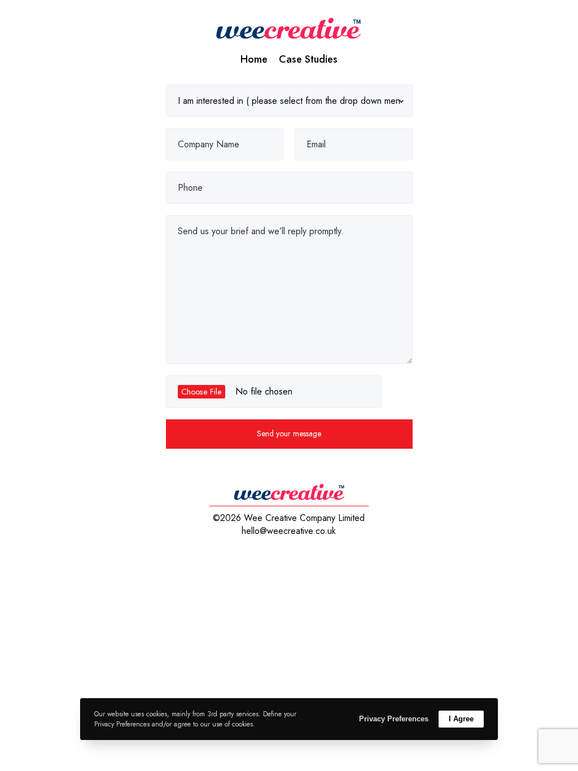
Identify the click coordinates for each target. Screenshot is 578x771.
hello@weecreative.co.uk (289, 530)
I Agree (461, 719)
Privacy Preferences (393, 719)
